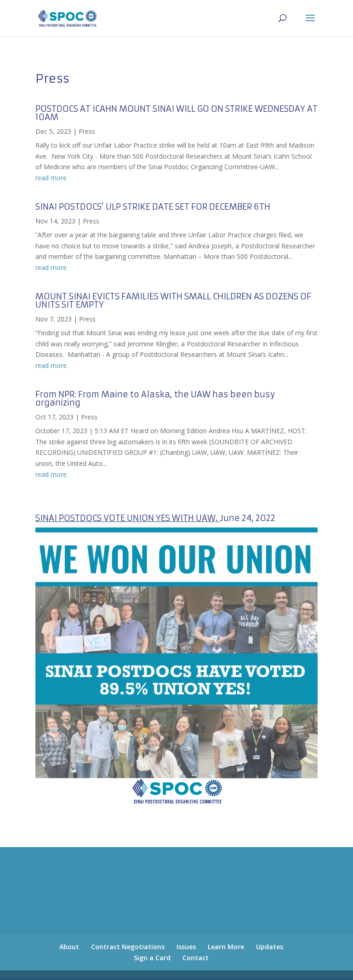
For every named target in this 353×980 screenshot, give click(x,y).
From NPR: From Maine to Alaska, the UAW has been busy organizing (155, 398)
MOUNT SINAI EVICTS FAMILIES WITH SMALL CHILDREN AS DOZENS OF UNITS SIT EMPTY (173, 300)
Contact (195, 957)
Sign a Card (152, 957)
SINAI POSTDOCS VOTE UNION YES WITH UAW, (127, 518)
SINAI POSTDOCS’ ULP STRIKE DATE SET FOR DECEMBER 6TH (152, 206)
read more (51, 177)
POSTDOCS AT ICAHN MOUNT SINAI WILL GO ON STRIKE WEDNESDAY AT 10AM (176, 112)
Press (87, 131)
